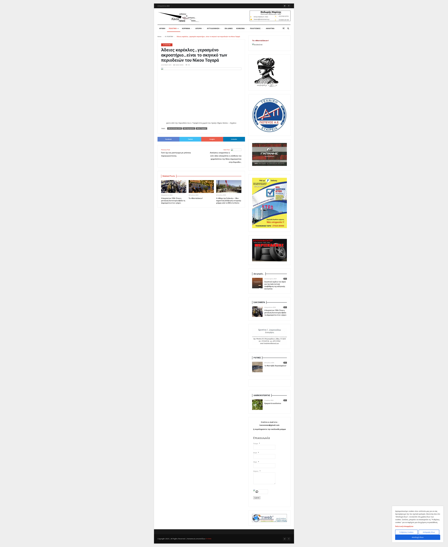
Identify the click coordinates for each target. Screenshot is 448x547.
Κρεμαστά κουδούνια (272, 403)
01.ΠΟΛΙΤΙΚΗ (169, 36)
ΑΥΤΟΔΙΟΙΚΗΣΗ (213, 28)
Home (159, 36)
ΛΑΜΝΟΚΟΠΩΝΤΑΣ (262, 395)
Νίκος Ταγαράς (201, 128)
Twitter (190, 139)
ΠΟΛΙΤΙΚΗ (173, 28)
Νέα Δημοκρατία (189, 128)
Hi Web (208, 539)
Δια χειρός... (259, 274)
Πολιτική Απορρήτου (404, 526)
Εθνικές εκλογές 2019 (174, 128)
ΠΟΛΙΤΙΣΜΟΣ (255, 28)
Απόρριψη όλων (429, 532)
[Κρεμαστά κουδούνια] (257, 404)
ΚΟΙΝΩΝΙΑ (240, 28)
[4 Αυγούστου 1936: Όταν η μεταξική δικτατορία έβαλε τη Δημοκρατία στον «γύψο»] (257, 311)
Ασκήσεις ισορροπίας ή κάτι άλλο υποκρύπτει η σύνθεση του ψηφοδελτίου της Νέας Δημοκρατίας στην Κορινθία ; (225, 156)
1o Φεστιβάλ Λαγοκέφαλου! (275, 366)
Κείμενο (255, 471)
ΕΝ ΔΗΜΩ (229, 28)
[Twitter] (284, 6)
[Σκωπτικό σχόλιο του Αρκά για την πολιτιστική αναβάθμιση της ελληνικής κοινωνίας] (257, 283)
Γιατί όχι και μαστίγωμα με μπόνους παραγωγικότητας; (176, 153)
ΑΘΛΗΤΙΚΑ (270, 28)
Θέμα (255, 462)
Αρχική (162, 28)
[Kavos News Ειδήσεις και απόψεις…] (179, 17)
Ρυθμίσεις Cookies (406, 532)
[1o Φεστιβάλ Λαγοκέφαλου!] (257, 367)
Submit (256, 498)
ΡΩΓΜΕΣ (257, 358)
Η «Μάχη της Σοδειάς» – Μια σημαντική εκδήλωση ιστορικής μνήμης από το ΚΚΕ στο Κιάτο (228, 200)
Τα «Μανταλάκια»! (196, 198)
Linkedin (234, 139)
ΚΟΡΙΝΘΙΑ (186, 28)
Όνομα (255, 444)
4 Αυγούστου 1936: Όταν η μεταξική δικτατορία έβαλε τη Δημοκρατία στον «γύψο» (173, 200)
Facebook (168, 139)
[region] (417, 524)
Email (255, 453)
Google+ (212, 139)
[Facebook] (288, 6)
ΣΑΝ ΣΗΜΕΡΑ (259, 302)
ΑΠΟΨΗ (198, 28)
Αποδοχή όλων (418, 537)
